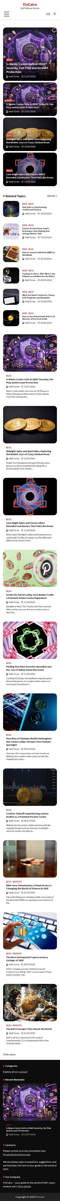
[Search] (54, 14)
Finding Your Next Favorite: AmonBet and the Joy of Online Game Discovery (28, 668)
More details (24, 1186)
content (23, 1071)
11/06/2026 (30, 182)
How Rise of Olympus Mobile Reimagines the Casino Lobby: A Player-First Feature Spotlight (29, 741)
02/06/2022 (46, 323)
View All (51, 196)
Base (24, 204)
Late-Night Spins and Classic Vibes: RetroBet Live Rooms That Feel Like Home (29, 176)
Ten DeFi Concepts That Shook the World (29, 1028)
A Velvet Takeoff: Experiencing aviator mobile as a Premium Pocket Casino (27, 815)
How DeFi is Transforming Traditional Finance (34, 208)
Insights (17, 882)
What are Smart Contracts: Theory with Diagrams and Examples (38, 296)
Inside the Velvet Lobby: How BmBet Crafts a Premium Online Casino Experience (30, 596)
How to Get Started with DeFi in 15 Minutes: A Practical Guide (38, 317)
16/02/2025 (46, 214)
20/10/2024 (46, 259)
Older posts (9, 1054)
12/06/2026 (30, 147)
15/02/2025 (46, 237)
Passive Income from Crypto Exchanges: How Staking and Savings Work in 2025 (36, 231)
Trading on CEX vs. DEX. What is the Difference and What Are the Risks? (38, 275)
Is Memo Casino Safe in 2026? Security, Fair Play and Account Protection (27, 68)
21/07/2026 (30, 76)
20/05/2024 (46, 280)
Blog (9, 60)
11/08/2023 (46, 301)
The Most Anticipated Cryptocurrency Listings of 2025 (27, 959)
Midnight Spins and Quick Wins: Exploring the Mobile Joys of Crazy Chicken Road (28, 141)
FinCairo (30, 4)
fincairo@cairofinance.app (16, 1154)
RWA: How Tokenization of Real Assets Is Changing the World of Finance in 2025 (29, 887)
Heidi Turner (14, 76)
